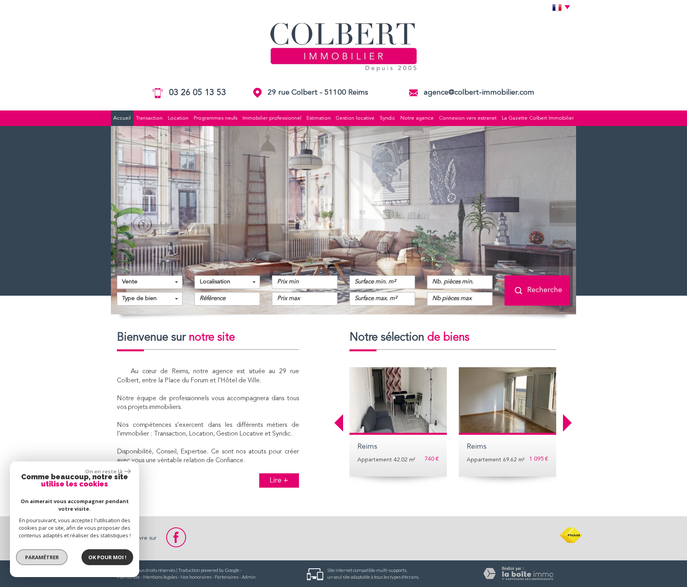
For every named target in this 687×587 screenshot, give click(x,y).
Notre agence (417, 118)
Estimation (319, 118)
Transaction (149, 118)
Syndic (387, 118)
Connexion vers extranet (468, 118)
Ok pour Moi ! (107, 557)
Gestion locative (355, 118)
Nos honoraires (196, 577)
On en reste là (103, 471)
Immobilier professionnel (272, 118)
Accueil (122, 118)
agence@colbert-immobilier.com (479, 93)
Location (178, 118)
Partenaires (227, 577)
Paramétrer (42, 557)
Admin (249, 577)
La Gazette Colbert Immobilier (538, 118)
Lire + (279, 480)
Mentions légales (160, 577)
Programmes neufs (215, 118)
